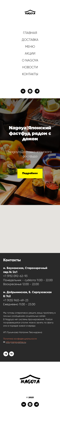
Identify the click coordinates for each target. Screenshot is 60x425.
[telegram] (37, 91)
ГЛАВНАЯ (30, 33)
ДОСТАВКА (30, 40)
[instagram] (30, 91)
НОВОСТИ (30, 67)
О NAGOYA (30, 60)
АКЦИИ (30, 53)
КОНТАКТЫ (30, 74)
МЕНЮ (30, 46)
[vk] (23, 91)
